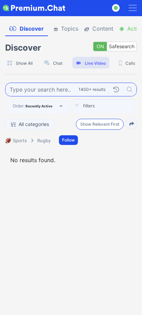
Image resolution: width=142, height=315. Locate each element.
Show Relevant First (99, 124)
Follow (68, 140)
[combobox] (104, 106)
